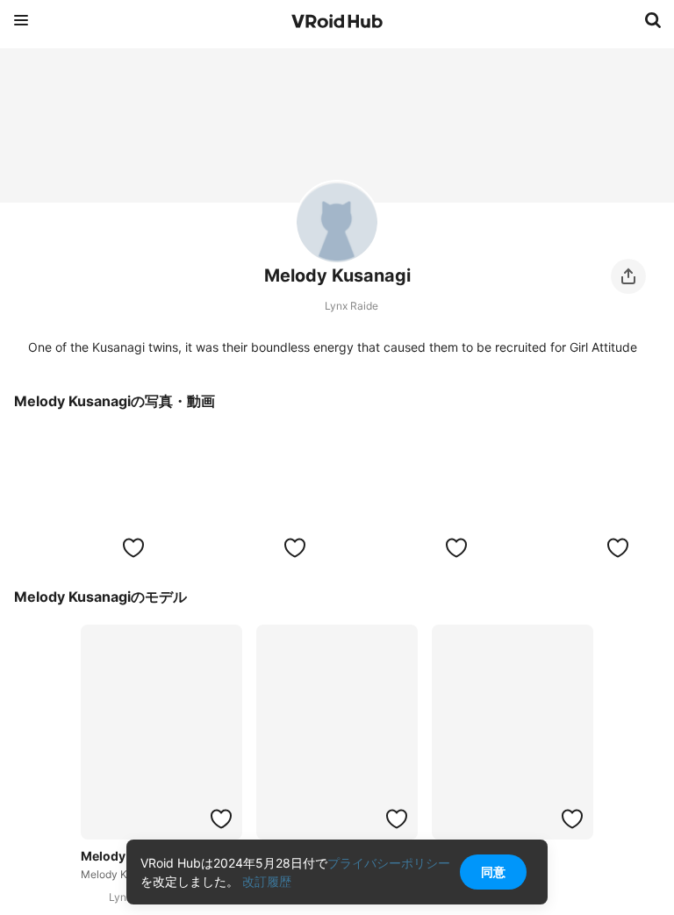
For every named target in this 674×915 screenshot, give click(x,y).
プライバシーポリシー (388, 862)
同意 (493, 871)
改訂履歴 (266, 881)
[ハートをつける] (133, 547)
